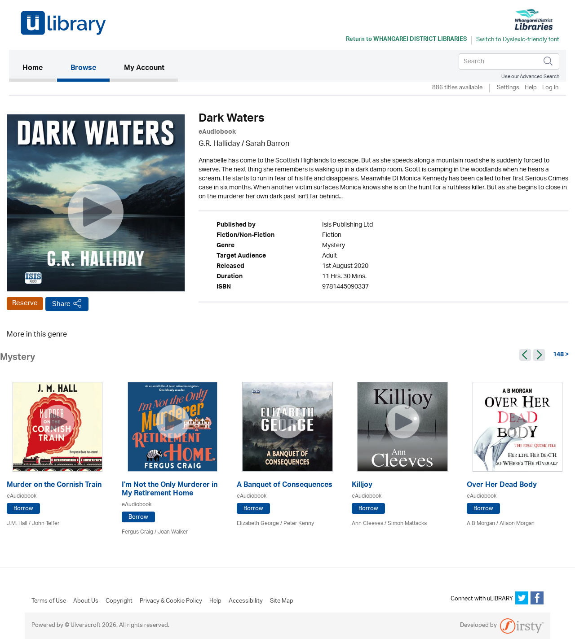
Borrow (23, 508)
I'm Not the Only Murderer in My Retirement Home (169, 490)
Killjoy (362, 485)
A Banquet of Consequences (284, 485)
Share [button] (61, 304)
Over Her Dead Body (502, 485)
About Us (85, 601)
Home (39, 68)
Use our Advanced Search (530, 76)
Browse (83, 68)
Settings (508, 88)
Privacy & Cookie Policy (171, 601)
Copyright (119, 601)
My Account (144, 68)
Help (531, 88)
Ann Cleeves (367, 523)
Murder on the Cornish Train (54, 485)
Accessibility (246, 601)
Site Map (281, 601)
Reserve (25, 303)
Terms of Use (48, 601)
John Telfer (45, 523)
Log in (550, 88)
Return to (406, 40)
